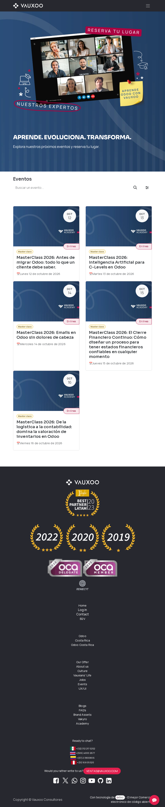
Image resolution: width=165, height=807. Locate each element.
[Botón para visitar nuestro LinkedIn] (108, 782)
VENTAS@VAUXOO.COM (102, 771)
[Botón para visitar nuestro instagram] (83, 782)
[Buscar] (135, 187)
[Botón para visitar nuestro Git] (100, 782)
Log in (82, 610)
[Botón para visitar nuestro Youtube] (92, 782)
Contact (82, 614)
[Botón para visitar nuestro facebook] (56, 782)
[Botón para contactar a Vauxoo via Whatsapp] (74, 782)
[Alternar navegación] (148, 6)
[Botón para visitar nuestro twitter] (65, 782)
